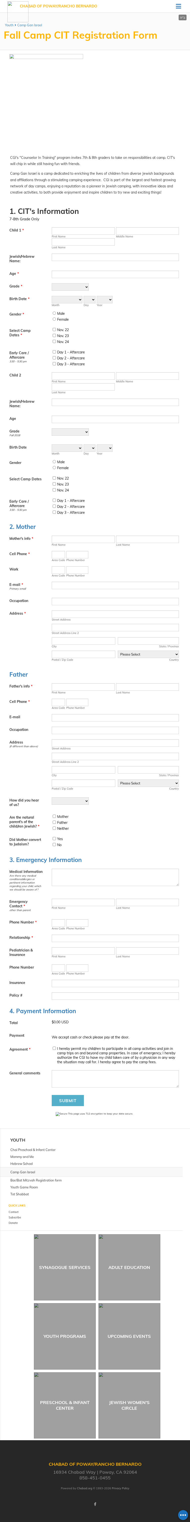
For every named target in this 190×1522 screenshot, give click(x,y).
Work (13, 569)
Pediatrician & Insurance (21, 952)
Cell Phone (19, 554)
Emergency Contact (18, 903)
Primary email (17, 588)
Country (174, 659)
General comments (24, 1073)
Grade (15, 286)
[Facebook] (95, 1504)
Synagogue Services (65, 1267)
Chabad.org (84, 1488)
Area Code (58, 560)
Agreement (19, 1049)
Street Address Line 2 (65, 633)
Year (99, 305)
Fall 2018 (14, 435)
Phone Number (75, 560)
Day (86, 305)
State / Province (169, 646)
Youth (9, 25)
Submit (67, 1100)
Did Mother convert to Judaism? (25, 841)
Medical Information (26, 871)
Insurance (17, 982)
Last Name (59, 247)
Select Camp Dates (20, 332)
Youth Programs (65, 1336)
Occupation (18, 601)
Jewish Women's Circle (129, 1405)
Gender (16, 314)
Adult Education (129, 1267)
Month (55, 305)
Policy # (15, 995)
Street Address (61, 619)
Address (17, 613)
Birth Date (19, 299)
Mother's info (21, 538)
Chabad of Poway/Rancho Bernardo (58, 6)
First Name (59, 236)
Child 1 (16, 230)
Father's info (20, 686)
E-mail (16, 584)
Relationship (21, 937)
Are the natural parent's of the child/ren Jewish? (24, 822)
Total (13, 1023)
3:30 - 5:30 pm (17, 361)
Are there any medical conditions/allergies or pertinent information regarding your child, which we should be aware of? (25, 882)
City (54, 646)
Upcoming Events (129, 1336)
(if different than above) (23, 746)
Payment (16, 1035)
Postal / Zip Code (62, 659)
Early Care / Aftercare (19, 355)
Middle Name (124, 236)
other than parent (20, 910)
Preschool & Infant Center (65, 1405)
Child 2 (15, 375)
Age (14, 273)
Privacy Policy (120, 1488)
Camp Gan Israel (29, 25)
